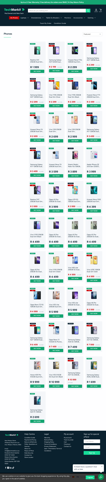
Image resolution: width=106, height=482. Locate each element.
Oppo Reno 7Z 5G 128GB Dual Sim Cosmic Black (36, 306)
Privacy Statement (50, 446)
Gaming (90, 18)
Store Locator (28, 457)
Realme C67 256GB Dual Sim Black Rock (36, 200)
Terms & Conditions (50, 444)
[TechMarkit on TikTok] (13, 468)
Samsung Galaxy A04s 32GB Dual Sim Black (93, 376)
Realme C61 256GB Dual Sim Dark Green (36, 61)
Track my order (68, 440)
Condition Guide (60, 23)
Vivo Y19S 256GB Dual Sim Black (74, 96)
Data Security (28, 453)
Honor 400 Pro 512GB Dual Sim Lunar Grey (36, 376)
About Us (27, 448)
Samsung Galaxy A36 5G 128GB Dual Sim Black (74, 341)
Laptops (23, 18)
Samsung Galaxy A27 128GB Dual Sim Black (36, 339)
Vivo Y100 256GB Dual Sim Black (36, 236)
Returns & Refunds (30, 442)
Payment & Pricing (30, 440)
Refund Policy (48, 440)
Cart (65, 442)
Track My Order (45, 23)
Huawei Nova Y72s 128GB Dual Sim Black (75, 61)
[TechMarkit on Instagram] (8, 468)
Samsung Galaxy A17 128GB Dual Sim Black (93, 130)
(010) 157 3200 (10, 455)
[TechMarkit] (14, 10)
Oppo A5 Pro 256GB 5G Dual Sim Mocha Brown (56, 200)
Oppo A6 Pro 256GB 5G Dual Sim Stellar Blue (93, 304)
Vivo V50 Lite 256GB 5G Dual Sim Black (73, 304)
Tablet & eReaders (53, 18)
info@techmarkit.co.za (12, 451)
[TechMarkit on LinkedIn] (11, 468)
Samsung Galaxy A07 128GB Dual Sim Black (36, 96)
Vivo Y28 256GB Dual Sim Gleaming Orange (55, 130)
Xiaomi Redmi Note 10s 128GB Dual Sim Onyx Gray (74, 165)
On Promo (14, 18)
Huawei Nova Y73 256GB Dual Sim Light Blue (93, 96)
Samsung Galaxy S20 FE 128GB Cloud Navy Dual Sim (36, 411)
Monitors (67, 18)
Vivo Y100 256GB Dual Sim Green (55, 271)
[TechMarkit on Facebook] (6, 468)
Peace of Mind (29, 451)
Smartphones (36, 18)
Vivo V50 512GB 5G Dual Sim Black (56, 376)
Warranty (47, 438)
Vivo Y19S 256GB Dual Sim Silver (55, 96)
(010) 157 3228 (9, 459)
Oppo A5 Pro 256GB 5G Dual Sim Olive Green (74, 236)
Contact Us (28, 455)
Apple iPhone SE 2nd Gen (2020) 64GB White (93, 165)
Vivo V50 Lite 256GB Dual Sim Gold (55, 306)
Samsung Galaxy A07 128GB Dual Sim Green (93, 59)
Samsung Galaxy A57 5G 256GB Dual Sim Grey (74, 374)
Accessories (78, 18)
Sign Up (92, 453)
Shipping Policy (49, 442)
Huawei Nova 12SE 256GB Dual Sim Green (94, 200)
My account (68, 438)
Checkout (67, 444)
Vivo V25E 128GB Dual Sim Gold (93, 271)
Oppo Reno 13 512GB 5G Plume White (55, 341)
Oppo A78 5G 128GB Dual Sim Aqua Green (74, 200)
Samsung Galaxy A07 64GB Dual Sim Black (55, 61)
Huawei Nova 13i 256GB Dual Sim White (36, 130)
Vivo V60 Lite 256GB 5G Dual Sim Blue (73, 269)
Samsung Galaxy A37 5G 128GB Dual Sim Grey (93, 339)
